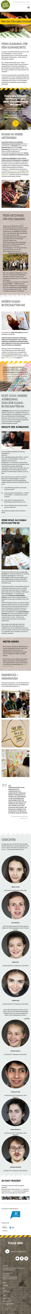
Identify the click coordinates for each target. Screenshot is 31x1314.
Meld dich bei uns (16, 383)
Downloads (6, 1291)
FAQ (4, 1288)
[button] (28, 7)
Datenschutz (7, 1301)
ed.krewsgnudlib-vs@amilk (10, 1277)
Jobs (4, 1295)
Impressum (6, 1298)
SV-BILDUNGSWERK (8, 1304)
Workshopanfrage (14, 171)
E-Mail (12, 1191)
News (4, 1283)
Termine (5, 1285)
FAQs (21, 1189)
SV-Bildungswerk (9, 357)
